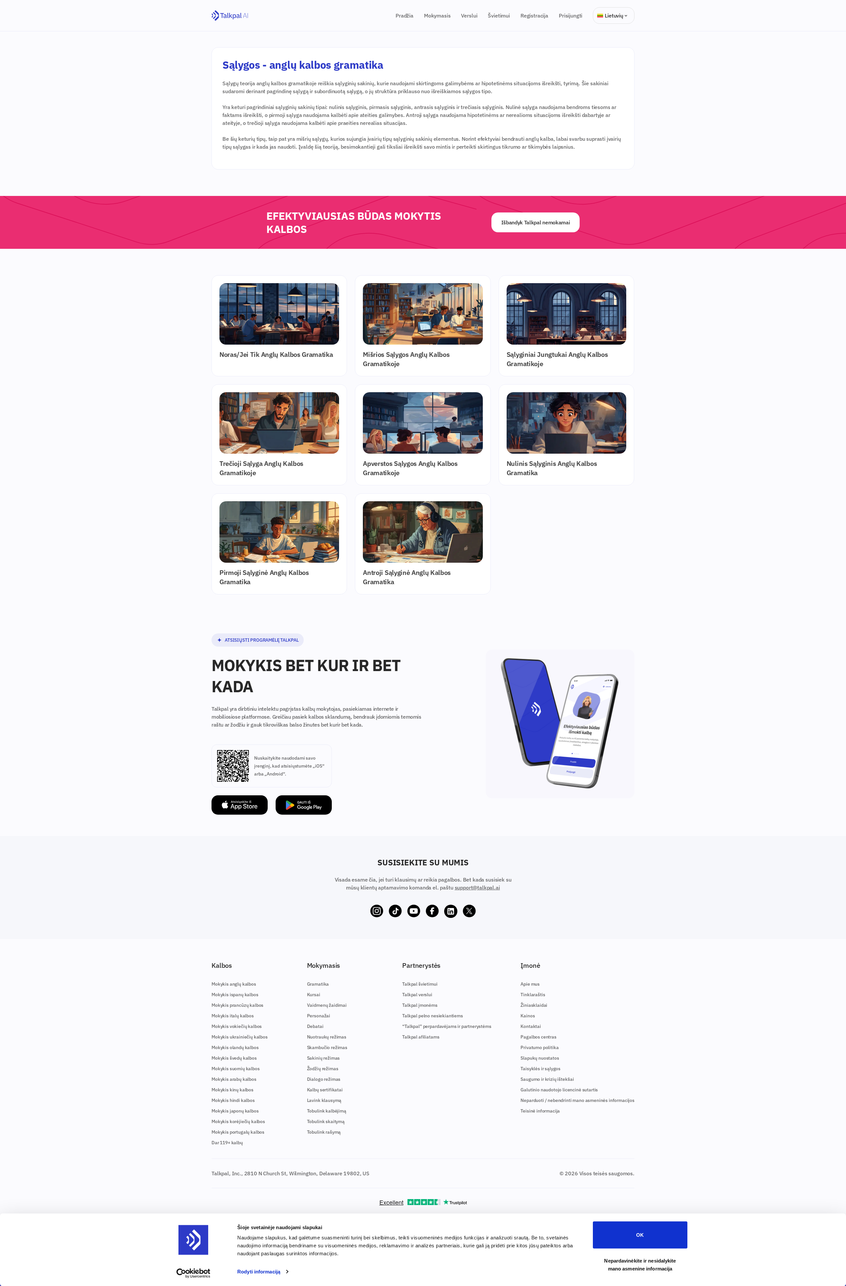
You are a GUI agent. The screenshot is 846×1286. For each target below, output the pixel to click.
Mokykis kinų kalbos (232, 1090)
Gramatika (318, 984)
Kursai (313, 995)
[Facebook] (432, 911)
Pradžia (404, 15)
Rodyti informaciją (258, 1271)
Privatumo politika (539, 1047)
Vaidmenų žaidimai (327, 1005)
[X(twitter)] (469, 911)
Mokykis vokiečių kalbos (237, 1026)
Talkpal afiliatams (420, 1037)
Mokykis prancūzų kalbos (237, 1005)
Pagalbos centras (538, 1037)
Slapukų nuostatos (539, 1058)
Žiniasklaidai (533, 1005)
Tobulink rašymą (324, 1132)
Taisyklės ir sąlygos (540, 1069)
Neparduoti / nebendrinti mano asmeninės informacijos (577, 1100)
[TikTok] (395, 911)
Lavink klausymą (324, 1100)
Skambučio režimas (327, 1047)
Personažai (318, 1016)
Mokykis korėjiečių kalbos (238, 1121)
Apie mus (530, 984)
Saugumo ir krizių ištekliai (547, 1079)
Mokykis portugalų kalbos (238, 1132)
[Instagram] (376, 911)
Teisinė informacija (540, 1111)
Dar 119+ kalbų (227, 1143)
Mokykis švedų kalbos (234, 1058)
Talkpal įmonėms (420, 1005)
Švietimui (499, 15)
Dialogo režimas (324, 1079)
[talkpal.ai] (230, 15)
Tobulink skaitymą (326, 1121)
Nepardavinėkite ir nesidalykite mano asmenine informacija (640, 1264)
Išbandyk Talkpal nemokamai (535, 222)
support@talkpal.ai (477, 887)
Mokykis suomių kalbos (236, 1069)
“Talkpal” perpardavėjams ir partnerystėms (446, 1026)
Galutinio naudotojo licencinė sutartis (559, 1090)
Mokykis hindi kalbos (233, 1100)
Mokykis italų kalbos (233, 1016)
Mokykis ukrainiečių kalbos (240, 1037)
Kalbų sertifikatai (325, 1090)
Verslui (469, 15)
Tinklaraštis (532, 995)
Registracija (534, 15)
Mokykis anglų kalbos (234, 984)
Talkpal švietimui (419, 984)
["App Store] (240, 805)
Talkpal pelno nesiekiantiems (432, 1016)
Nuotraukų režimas (326, 1037)
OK (640, 1235)
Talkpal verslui (417, 995)
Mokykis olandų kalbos (235, 1047)
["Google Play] (304, 805)
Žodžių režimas (322, 1069)
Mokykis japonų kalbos (235, 1111)
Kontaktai (530, 1026)
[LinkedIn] (450, 911)
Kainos (527, 1016)
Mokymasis (437, 15)
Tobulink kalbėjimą (326, 1111)
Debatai (315, 1026)
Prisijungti (570, 15)
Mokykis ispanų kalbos (235, 995)
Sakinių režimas (323, 1058)
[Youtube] (413, 911)
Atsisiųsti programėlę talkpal (261, 640)
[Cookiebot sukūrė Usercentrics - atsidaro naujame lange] (193, 1273)
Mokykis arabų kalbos (234, 1079)
